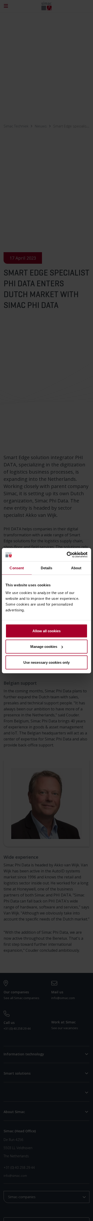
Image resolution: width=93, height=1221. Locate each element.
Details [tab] (46, 568)
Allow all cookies (46, 631)
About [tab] (76, 568)
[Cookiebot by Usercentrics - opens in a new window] (67, 554)
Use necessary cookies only (46, 662)
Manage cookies (43, 647)
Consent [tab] (17, 568)
